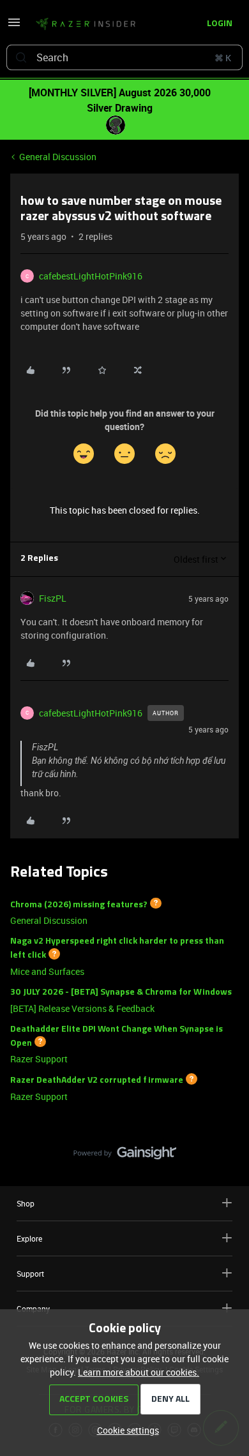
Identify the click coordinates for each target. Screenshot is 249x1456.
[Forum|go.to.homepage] (85, 24)
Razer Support (39, 1059)
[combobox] (124, 57)
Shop (25, 1203)
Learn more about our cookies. (138, 1372)
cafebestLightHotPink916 (90, 276)
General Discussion (57, 157)
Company (33, 1309)
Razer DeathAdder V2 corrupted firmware (96, 1080)
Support (30, 1273)
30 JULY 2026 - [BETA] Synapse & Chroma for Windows (121, 992)
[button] (14, 26)
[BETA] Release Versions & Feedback (82, 1008)
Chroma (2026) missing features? (78, 904)
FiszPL (52, 598)
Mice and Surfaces (47, 971)
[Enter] (21, 57)
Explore (29, 1238)
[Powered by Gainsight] (124, 1156)
